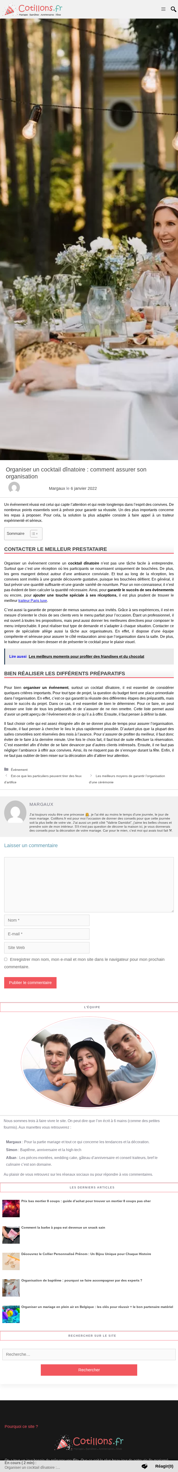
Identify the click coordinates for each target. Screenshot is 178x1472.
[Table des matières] (34, 533)
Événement (19, 770)
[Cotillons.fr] (32, 9)
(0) (164, 1466)
